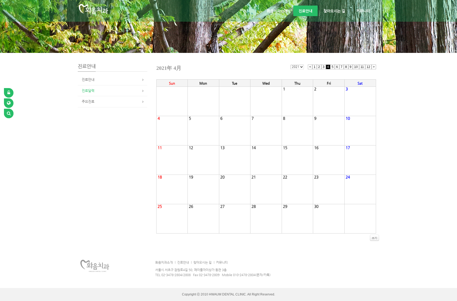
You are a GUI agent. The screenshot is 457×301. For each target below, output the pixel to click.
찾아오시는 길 (334, 11)
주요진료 (88, 101)
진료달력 (88, 91)
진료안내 (305, 11)
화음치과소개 (277, 11)
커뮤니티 (363, 11)
